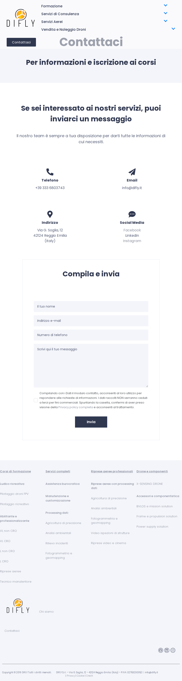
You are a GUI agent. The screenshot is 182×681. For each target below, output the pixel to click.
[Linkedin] (166, 650)
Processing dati (57, 513)
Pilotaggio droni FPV (14, 494)
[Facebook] (160, 650)
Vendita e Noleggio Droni (63, 29)
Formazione (51, 6)
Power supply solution (152, 526)
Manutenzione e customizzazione (58, 498)
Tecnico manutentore (16, 581)
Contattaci (12, 631)
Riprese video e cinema (108, 543)
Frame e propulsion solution (156, 516)
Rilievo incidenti (57, 543)
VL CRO (5, 541)
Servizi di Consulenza (60, 13)
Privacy (71, 675)
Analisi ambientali (58, 533)
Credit (89, 675)
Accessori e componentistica (157, 496)
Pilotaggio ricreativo (14, 504)
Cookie (80, 675)
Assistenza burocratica (62, 484)
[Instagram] (172, 650)
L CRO (4, 561)
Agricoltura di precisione (63, 523)
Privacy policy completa (75, 407)
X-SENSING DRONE (149, 484)
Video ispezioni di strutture (110, 533)
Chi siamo (46, 612)
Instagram (132, 240)
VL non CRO (8, 531)
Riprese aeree (10, 571)
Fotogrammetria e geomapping (59, 555)
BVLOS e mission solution (154, 506)
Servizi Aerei (52, 21)
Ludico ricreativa (12, 484)
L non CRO (7, 551)
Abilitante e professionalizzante (14, 518)
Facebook (132, 230)
